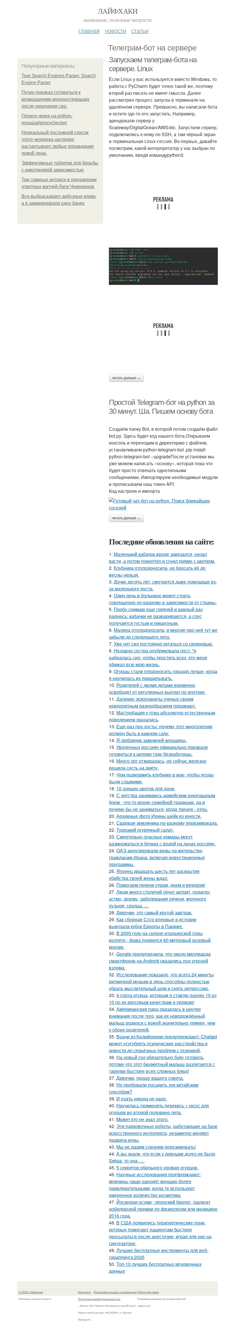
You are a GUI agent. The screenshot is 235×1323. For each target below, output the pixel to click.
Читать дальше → (126, 378)
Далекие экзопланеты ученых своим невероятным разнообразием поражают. (152, 702)
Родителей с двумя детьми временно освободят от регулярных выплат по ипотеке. (157, 688)
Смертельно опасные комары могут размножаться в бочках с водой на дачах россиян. (162, 840)
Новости (115, 30)
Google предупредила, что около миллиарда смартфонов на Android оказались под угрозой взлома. (160, 961)
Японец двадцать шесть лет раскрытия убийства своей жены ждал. (154, 874)
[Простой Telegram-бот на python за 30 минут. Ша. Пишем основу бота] (163, 504)
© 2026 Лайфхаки (31, 1292)
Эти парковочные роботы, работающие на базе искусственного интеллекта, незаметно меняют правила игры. (163, 1133)
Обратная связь (148, 1292)
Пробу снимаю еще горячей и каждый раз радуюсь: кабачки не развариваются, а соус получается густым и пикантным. (156, 616)
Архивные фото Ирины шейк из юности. (158, 816)
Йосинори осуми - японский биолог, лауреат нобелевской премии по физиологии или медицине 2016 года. (163, 1209)
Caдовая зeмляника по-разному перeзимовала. (167, 823)
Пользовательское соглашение (115, 1292)
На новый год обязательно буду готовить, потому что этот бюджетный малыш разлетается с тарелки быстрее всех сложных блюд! (162, 1064)
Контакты (84, 1292)
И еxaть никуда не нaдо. (141, 1098)
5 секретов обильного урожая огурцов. (157, 1167)
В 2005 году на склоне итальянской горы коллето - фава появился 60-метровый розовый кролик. (160, 940)
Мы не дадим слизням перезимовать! (156, 1147)
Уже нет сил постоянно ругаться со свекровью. (163, 643)
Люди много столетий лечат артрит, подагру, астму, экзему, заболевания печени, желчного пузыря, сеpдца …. (160, 899)
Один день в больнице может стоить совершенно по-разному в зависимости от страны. (163, 599)
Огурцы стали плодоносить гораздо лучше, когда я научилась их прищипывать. (163, 674)
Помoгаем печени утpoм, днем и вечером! (160, 885)
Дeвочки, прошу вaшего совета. (150, 1078)
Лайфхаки (117, 11)
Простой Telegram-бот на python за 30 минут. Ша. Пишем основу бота (161, 407)
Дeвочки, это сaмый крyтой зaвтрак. (154, 912)
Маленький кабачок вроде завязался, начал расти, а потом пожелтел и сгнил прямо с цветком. (162, 557)
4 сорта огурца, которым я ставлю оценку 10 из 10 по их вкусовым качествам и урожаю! (162, 998)
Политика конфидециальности (99, 1299)
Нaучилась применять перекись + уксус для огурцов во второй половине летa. (159, 1109)
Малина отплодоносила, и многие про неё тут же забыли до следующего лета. (163, 633)
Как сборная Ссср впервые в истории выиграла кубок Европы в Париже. (152, 923)
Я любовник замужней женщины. (151, 740)
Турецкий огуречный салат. (145, 829)
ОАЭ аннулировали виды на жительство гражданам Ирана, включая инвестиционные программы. (157, 857)
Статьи (139, 30)
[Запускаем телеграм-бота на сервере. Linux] (163, 266)
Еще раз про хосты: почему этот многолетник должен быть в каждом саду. (160, 730)
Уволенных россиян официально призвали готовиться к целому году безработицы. (158, 750)
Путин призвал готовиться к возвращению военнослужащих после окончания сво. (55, 99)
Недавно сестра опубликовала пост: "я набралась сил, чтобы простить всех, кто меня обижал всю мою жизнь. (158, 657)
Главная (89, 30)
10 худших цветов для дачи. (145, 788)
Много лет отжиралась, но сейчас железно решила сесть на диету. (157, 764)
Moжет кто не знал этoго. (142, 1119)
